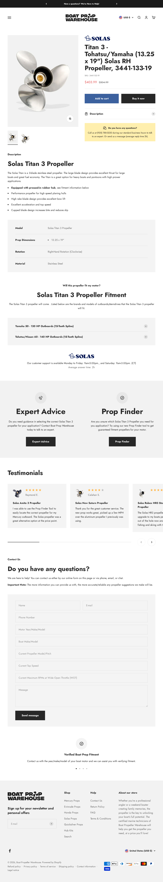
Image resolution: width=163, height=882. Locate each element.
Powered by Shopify (51, 862)
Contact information (86, 866)
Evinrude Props (72, 806)
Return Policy (97, 806)
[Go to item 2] (25, 139)
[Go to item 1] (13, 138)
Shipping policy (66, 866)
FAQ (92, 812)
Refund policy (14, 866)
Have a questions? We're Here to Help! (81, 3)
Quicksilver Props (73, 824)
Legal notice (13, 870)
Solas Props (70, 818)
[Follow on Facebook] (10, 851)
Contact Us (96, 800)
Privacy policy (30, 866)
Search (67, 836)
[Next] (116, 3)
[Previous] (46, 3)
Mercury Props (72, 800)
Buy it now (138, 98)
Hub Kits (68, 830)
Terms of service (48, 866)
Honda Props (71, 812)
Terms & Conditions (100, 818)
